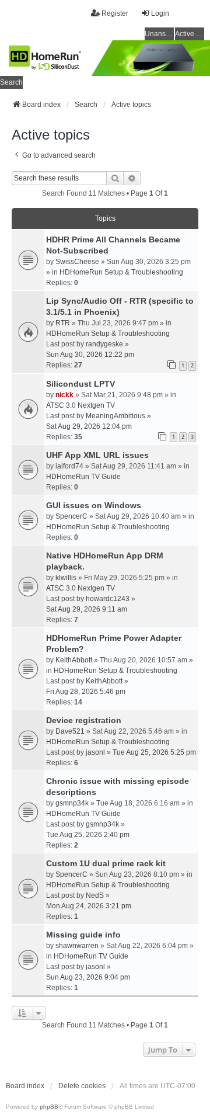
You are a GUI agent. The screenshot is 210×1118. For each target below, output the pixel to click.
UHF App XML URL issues (97, 455)
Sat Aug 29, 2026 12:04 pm (89, 426)
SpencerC (71, 516)
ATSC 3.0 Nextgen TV (80, 405)
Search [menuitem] (11, 82)
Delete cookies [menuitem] (82, 1086)
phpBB (49, 1106)
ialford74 (69, 466)
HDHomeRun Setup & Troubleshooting (121, 272)
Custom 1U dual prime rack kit (106, 863)
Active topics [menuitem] (189, 34)
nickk (64, 395)
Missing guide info (83, 934)
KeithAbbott (73, 660)
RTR (62, 323)
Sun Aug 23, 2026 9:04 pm (88, 977)
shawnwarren (77, 946)
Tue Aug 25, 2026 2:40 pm (88, 835)
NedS (95, 895)
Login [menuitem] (160, 13)
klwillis (65, 578)
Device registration (83, 720)
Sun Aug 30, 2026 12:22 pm (90, 354)
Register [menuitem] (115, 13)
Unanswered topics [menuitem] (159, 34)
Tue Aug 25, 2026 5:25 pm (154, 752)
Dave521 (70, 731)
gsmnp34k (72, 803)
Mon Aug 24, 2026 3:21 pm (88, 906)
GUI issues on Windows (93, 505)
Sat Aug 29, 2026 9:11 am (86, 609)
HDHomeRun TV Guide (83, 477)
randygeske (104, 344)
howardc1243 (108, 599)
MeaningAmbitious (115, 416)
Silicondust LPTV (80, 383)
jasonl (95, 752)
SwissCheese (77, 262)
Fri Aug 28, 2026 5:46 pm (85, 692)
